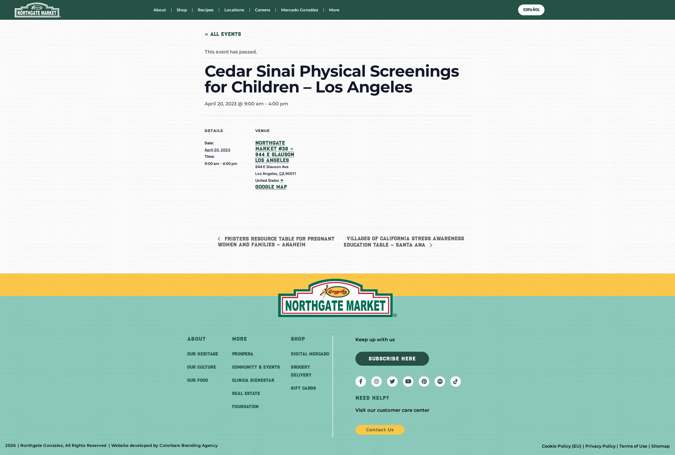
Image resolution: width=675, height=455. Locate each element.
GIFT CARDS (303, 388)
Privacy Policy (600, 446)
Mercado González (299, 9)
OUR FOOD (197, 380)
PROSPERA (242, 353)
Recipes (206, 9)
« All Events (223, 34)
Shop (182, 9)
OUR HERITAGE (202, 353)
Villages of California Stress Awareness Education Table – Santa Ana (404, 241)
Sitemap (660, 446)
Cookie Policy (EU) (561, 446)
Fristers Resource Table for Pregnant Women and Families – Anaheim (276, 242)
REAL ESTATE (246, 393)
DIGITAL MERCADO (310, 353)
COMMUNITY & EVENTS (256, 367)
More (334, 9)
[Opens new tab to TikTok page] (455, 381)
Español (531, 9)
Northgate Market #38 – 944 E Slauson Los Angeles (274, 151)
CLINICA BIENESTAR (253, 380)
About (159, 9)
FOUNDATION (245, 406)
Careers (262, 9)
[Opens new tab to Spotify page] (440, 381)
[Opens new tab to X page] (392, 381)
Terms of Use (633, 446)
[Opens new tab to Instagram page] (376, 381)
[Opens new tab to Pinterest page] (424, 381)
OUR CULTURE (201, 367)
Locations (234, 9)
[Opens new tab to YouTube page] (408, 381)
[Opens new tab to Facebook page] (360, 381)
